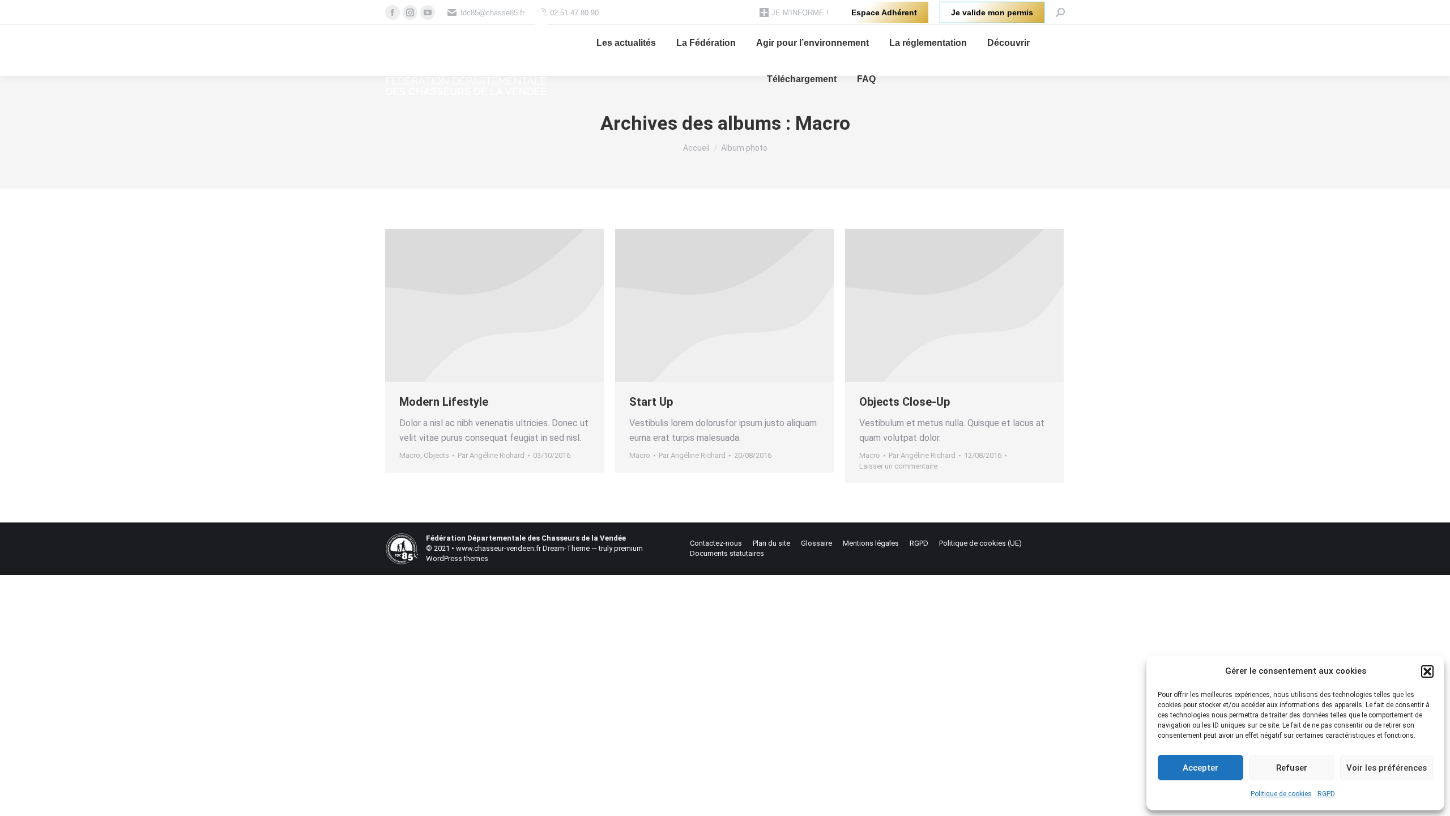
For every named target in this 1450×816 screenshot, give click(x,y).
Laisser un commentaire (898, 466)
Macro (409, 455)
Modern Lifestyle (443, 402)
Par (491, 455)
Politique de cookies (1281, 794)
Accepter (1200, 768)
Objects (436, 455)
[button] (1427, 671)
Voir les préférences (1386, 768)
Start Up (651, 402)
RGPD (1326, 794)
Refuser (1291, 768)
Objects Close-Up (904, 402)
